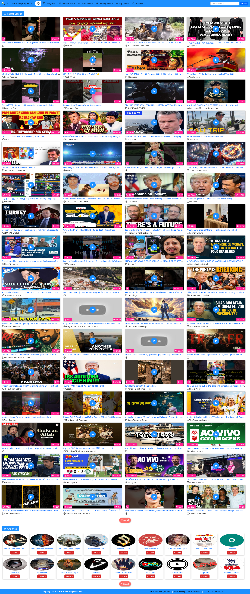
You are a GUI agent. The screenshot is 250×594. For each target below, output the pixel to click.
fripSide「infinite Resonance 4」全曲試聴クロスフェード (88, 448)
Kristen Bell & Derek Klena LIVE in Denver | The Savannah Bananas (217, 417)
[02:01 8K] (92, 153)
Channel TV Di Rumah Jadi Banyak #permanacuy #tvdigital (28, 105)
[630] (154, 153)
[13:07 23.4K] (216, 122)
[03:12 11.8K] (216, 465)
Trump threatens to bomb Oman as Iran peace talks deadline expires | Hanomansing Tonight (166, 198)
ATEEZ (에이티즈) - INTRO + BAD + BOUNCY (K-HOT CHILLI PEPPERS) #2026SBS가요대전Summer (45, 292)
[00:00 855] (92, 496)
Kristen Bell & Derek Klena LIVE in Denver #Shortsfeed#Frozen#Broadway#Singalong (101, 417)
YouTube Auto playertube (19, 3)
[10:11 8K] (31, 372)
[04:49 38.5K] (31, 434)
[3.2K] (154, 496)
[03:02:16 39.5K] (216, 434)
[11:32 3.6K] (92, 434)
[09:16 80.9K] (154, 340)
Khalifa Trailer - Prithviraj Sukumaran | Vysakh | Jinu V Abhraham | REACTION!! (98, 198)
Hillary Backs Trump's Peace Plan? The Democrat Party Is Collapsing (217, 292)
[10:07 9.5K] (31, 340)
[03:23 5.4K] (92, 28)
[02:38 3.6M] (216, 340)
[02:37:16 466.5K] (154, 465)
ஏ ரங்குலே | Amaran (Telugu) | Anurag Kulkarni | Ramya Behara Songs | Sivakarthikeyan (164, 417)
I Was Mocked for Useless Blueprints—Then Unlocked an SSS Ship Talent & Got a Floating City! (167, 323)
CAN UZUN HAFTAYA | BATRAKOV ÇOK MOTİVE (23, 136)
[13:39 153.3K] (216, 184)
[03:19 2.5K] (31, 153)
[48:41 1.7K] (154, 28)
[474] (31, 91)
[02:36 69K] (31, 496)
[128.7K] (216, 372)
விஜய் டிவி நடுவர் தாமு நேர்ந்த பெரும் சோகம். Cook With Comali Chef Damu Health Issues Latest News (107, 42)
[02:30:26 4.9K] (92, 216)
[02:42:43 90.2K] (92, 122)
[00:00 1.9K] (92, 403)
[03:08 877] (216, 403)
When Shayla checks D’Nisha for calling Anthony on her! (212, 230)
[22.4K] (31, 28)
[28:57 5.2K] (154, 247)
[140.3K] (154, 278)
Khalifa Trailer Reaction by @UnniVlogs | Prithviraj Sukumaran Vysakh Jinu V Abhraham (164, 354)
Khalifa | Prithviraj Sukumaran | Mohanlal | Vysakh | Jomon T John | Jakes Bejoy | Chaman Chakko (46, 354)
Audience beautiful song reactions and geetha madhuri (26, 417)
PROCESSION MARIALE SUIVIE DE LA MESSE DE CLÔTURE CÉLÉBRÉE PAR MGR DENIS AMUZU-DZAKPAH (110, 510)
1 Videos (15, 552)
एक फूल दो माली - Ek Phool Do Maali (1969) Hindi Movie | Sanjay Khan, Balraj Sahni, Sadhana (103, 136)
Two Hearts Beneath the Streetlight (140, 385)
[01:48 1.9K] (31, 60)
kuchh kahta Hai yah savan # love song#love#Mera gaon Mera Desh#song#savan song (164, 167)
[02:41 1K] (216, 60)
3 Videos (69, 576)
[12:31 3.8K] (92, 184)
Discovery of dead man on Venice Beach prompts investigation (91, 167)
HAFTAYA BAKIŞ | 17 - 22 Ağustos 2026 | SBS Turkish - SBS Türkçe (155, 74)
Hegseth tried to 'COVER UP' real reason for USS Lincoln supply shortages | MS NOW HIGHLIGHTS (169, 136)
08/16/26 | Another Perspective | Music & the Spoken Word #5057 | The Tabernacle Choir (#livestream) (110, 354)
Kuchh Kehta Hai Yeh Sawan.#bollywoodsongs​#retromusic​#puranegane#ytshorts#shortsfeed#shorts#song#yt (175, 510)
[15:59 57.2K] (216, 278)
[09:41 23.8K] (31, 465)
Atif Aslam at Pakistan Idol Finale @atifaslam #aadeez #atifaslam (31, 42)
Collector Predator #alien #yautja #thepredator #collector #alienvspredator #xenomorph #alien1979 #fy (49, 510)
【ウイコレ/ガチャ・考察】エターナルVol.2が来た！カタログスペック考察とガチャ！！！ (41, 198)
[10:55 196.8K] (92, 372)
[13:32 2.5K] (216, 28)
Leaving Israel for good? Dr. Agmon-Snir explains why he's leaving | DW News (98, 261)
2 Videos (96, 576)
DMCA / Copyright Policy (160, 591)
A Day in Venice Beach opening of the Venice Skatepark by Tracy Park (32, 323)
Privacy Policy (179, 591)
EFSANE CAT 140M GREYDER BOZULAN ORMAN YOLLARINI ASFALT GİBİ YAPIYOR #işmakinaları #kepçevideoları (175, 42)
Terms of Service (194, 591)
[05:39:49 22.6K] (216, 153)
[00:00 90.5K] (92, 309)
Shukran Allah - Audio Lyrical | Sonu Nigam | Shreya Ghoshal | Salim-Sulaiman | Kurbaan (42, 448)
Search (244, 3)
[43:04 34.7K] (154, 122)
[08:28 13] (154, 60)
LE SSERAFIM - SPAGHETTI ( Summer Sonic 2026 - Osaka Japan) (215, 479)
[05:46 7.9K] (31, 278)
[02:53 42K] (31, 247)
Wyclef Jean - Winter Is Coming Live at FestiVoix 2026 (211, 74)
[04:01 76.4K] (216, 309)
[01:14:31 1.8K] (154, 434)
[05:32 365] (216, 91)
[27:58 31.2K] (92, 340)
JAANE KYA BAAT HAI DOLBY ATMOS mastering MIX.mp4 (212, 105)
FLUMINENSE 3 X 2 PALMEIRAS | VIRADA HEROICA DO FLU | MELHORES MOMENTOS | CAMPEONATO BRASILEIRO (115, 479)
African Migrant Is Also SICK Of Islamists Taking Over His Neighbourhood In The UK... (40, 385)
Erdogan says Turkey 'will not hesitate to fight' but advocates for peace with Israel (38, 230)
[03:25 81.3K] (216, 216)
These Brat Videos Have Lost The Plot (18, 167)
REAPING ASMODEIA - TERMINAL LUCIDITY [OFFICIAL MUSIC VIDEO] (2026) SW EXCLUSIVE (166, 105)
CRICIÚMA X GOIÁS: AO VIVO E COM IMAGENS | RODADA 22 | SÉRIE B (157, 479)
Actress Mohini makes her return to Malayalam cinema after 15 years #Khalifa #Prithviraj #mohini (169, 292)
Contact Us (208, 591)
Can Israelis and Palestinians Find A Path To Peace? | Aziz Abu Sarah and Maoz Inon (162, 230)
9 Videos (150, 552)
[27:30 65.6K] (31, 309)
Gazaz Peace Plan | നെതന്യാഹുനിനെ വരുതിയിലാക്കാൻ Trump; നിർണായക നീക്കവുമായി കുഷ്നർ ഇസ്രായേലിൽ (55, 261)
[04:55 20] (154, 372)
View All (125, 520)
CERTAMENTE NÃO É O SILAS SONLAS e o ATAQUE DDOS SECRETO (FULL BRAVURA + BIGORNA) (168, 261)
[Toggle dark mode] (38, 3)
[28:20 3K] (216, 496)
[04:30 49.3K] (216, 247)
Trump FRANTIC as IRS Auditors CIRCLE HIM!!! (83, 385)
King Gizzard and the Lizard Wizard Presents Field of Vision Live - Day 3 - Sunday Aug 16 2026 (105, 323)
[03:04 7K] (154, 184)
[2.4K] (92, 91)
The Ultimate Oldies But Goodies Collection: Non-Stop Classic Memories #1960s (161, 448)
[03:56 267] (154, 403)
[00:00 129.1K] (92, 465)
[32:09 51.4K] (92, 278)
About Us (219, 591)
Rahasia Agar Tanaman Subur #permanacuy (83, 105)
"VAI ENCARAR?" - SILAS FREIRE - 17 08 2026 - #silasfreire (89, 230)
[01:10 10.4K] (92, 60)
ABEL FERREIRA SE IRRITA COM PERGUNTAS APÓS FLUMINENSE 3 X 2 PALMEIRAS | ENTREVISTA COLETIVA (49, 479)
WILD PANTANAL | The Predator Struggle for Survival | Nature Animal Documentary (101, 292)
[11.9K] (31, 403)
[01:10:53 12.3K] (154, 216)
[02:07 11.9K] (92, 247)
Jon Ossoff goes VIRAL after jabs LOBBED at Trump (209, 198)
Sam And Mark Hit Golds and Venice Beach (206, 136)
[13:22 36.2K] (31, 122)
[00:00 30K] (154, 309)
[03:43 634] (154, 91)
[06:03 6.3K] (31, 216)
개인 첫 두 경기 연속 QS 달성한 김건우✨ (81, 74)
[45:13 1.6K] (31, 184)
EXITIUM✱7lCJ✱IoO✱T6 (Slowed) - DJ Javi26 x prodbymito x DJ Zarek (33, 74)
